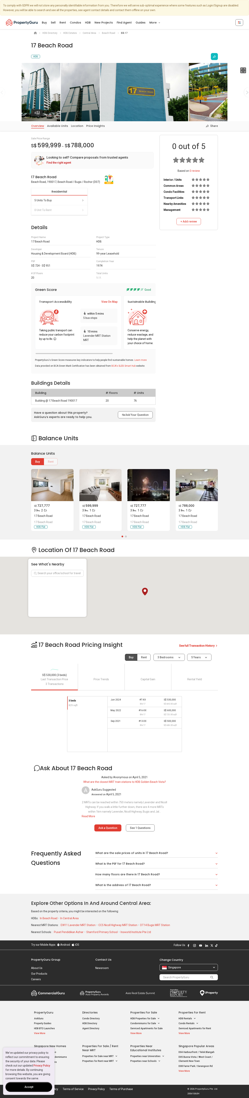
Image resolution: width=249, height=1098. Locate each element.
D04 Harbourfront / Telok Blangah (196, 1052)
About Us (36, 968)
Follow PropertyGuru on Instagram (194, 945)
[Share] (214, 56)
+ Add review (189, 221)
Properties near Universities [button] (145, 1056)
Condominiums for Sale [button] (143, 1023)
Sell (53, 22)
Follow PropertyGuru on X (211, 945)
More (153, 22)
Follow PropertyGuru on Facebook (188, 945)
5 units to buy (43, 200)
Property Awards (94, 993)
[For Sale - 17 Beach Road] (52, 485)
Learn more (140, 360)
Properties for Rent (192, 1012)
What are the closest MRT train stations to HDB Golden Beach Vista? (124, 781)
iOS (76, 944)
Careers (36, 979)
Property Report (178, 993)
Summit (140, 993)
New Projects (104, 22)
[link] (92, 160)
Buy (44, 22)
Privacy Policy (41, 1065)
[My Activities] (239, 22)
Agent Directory (90, 1028)
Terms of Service (73, 1089)
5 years (196, 657)
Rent (63, 22)
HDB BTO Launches (44, 1028)
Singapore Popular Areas (196, 1046)
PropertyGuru (43, 1012)
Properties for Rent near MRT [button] (98, 1061)
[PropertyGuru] (22, 22)
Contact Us (103, 960)
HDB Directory (89, 1023)
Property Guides (42, 1023)
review (195, 170)
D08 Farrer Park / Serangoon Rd (196, 1066)
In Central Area (69, 918)
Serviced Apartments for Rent (195, 1028)
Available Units (57, 126)
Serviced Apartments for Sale (146, 1028)
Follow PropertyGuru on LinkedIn (206, 945)
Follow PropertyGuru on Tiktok (216, 945)
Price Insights (95, 126)
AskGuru (38, 1018)
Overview (37, 126)
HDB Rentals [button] (186, 1018)
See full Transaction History (197, 645)
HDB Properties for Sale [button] (143, 1018)
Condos (75, 22)
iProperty (209, 993)
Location (77, 126)
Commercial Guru (48, 993)
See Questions (140, 827)
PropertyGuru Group (45, 960)
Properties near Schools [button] (143, 1061)
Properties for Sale (143, 1012)
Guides (141, 22)
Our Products (39, 973)
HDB (88, 22)
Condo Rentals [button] (187, 1023)
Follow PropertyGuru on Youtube (200, 945)
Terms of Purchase (121, 1089)
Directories (90, 1012)
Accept (29, 1086)
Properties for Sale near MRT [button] (98, 1056)
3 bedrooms (166, 657)
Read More (88, 816)
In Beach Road (49, 918)
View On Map (109, 301)
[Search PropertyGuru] (211, 977)
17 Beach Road (43, 515)
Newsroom (102, 968)
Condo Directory (91, 1018)
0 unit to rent (43, 210)
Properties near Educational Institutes (145, 1048)
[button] (145, 592)
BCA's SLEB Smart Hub (123, 366)
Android (65, 944)
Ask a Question (107, 827)
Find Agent (124, 22)
